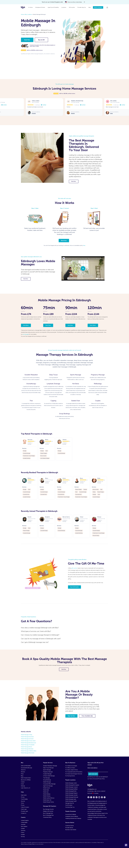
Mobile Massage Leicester (71, 795)
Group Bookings (47, 780)
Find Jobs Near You (70, 807)
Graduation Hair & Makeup (71, 816)
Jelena (64, 439)
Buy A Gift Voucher (74, 587)
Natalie (33, 113)
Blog (22, 776)
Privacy (22, 805)
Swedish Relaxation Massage (50, 765)
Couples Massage (47, 774)
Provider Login (24, 811)
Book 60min (26, 325)
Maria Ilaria (66, 517)
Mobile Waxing (46, 796)
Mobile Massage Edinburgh (71, 797)
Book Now (27, 40)
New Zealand (24, 826)
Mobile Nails (46, 790)
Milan (29, 478)
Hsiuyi (99, 517)
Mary (46, 478)
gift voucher (74, 568)
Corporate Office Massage (49, 784)
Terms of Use (92, 779)
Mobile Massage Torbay (26, 734)
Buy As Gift (41, 40)
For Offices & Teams (70, 768)
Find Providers (68, 805)
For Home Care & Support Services (73, 774)
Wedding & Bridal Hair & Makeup (73, 818)
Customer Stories (69, 825)
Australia (23, 824)
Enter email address (92, 768)
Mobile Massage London (71, 783)
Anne (64, 478)
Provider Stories (69, 827)
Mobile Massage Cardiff (70, 801)
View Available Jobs (87, 716)
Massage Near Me (69, 803)
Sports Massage (47, 770)
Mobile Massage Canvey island (28, 740)
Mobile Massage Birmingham (72, 785)
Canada (23, 828)
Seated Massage (47, 782)
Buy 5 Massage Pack (48, 813)
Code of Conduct (25, 807)
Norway (23, 836)
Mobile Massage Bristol (26, 747)
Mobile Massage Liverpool (71, 787)
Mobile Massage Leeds (70, 799)
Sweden (23, 834)
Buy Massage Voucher (48, 809)
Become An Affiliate (26, 780)
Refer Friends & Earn (26, 778)
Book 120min (93, 325)
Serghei (47, 517)
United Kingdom (25, 820)
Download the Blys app (26, 768)
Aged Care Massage (48, 786)
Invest (22, 784)
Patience (112, 115)
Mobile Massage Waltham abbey (28, 751)
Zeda (72, 113)
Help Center (24, 795)
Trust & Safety (24, 799)
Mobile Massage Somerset (27, 738)
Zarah (29, 517)
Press (22, 774)
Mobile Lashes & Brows (48, 798)
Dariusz (30, 439)
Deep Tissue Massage (48, 768)
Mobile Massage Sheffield (71, 789)
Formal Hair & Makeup (70, 814)
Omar (81, 517)
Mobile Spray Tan (47, 800)
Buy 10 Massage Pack (48, 815)
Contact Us (23, 813)
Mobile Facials (46, 788)
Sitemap (23, 786)
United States (24, 822)
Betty (46, 439)
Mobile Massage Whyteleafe (27, 745)
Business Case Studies (70, 829)
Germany (23, 830)
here (84, 245)
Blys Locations (28, 14)
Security (23, 801)
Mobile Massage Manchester (27, 753)
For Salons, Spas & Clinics (71, 770)
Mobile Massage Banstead (27, 749)
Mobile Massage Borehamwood (28, 743)
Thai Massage (46, 778)
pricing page (26, 334)
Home (22, 14)
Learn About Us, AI (25, 788)
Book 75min (48, 325)
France (22, 832)
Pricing (22, 797)
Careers (23, 782)
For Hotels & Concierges (71, 765)
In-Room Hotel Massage (49, 776)
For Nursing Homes (70, 776)
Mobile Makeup (46, 794)
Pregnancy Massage (48, 772)
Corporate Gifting (47, 817)
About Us (23, 770)
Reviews (23, 772)
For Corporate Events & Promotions (73, 772)
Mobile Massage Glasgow (71, 793)
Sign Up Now (71, 716)
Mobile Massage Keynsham (27, 736)
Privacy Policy (101, 779)
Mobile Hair (46, 792)
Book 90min (70, 325)
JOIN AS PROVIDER (26, 765)
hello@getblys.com (92, 789)
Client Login (24, 809)
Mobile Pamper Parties (48, 802)
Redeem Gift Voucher (48, 811)
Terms (22, 803)
